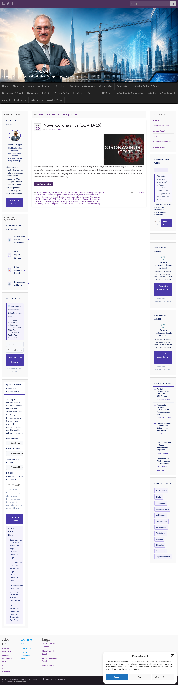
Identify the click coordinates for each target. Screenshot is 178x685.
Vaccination (80, 203)
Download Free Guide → (15, 359)
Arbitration (44, 86)
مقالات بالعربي (54, 100)
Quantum (159, 539)
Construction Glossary (82, 86)
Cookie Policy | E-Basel (147, 86)
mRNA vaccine (93, 197)
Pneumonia (95, 199)
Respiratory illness (71, 201)
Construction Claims (161, 125)
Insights (46, 93)
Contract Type (13, 449)
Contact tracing (86, 192)
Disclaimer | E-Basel (12, 93)
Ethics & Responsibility (7, 658)
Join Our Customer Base (25, 655)
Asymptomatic (54, 192)
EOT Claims (161, 491)
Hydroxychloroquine (43, 197)
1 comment (139, 192)
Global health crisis (70, 194)
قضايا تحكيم (36, 100)
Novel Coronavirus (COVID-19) (72, 125)
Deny (140, 677)
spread (47, 203)
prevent (37, 201)
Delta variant (47, 194)
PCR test (56, 199)
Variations (160, 533)
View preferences (163, 677)
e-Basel (41, 71)
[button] (172, 655)
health (82, 194)
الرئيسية (6, 100)
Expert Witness (161, 521)
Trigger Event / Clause (13, 460)
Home (5, 86)
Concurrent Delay (162, 509)
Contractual (123, 86)
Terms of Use (60, 679)
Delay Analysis (161, 527)
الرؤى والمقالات (167, 93)
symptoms (55, 203)
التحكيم (151, 93)
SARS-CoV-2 (86, 201)
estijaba (57, 194)
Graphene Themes (21, 682)
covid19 (37, 194)
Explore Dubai (159, 131)
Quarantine (57, 201)
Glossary (32, 93)
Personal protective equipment (75, 199)
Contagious (99, 192)
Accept (117, 677)
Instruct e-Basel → (14, 202)
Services (77, 93)
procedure (46, 201)
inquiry (73, 197)
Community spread (69, 192)
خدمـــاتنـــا (19, 100)
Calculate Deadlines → (14, 519)
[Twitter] (8, 3)
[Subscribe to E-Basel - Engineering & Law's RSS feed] (3, 3)
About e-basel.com (23, 86)
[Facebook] (12, 3)
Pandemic (47, 199)
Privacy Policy (62, 93)
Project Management (162, 141)
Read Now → (165, 223)
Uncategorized (159, 147)
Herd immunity (92, 194)
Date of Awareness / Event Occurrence (14, 476)
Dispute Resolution (163, 557)
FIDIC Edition (12, 438)
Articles (60, 86)
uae (72, 203)
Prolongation (161, 503)
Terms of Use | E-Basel (99, 93)
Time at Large (161, 551)
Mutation (38, 199)
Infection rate (63, 197)
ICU (54, 197)
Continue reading (43, 184)
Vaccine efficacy (93, 203)
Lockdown (81, 197)
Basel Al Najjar (51, 129)
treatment (65, 203)
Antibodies (42, 192)
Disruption (160, 545)
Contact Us (105, 86)
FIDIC (60, 129)
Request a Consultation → (163, 289)
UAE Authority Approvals (128, 93)
